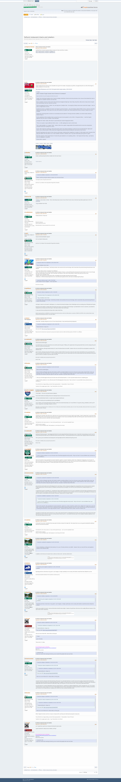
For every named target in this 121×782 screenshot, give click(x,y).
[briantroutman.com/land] (25, 487)
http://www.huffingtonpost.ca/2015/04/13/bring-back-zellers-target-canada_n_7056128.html (54, 89)
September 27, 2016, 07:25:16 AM (41, 340)
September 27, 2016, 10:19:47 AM (41, 364)
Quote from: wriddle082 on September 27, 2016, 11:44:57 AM (47, 495)
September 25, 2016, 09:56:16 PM (41, 197)
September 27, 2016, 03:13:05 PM (41, 593)
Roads (48, 143)
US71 (27, 171)
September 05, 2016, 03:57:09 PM (41, 83)
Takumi (27, 259)
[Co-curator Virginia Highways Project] (25, 556)
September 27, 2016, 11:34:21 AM (41, 413)
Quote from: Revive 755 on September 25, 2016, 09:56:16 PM (47, 262)
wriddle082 (28, 449)
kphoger (28, 618)
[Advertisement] (60, 27)
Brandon (28, 363)
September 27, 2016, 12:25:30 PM (41, 521)
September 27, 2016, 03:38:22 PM (41, 659)
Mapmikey (28, 538)
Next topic (94, 40)
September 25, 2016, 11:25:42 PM (41, 260)
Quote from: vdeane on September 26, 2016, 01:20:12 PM (47, 622)
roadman (28, 412)
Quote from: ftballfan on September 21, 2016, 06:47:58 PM (47, 174)
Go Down (25, 43)
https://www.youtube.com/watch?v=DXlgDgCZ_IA (45, 51)
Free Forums (28, 780)
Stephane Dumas (30, 47)
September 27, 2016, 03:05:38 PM (41, 564)
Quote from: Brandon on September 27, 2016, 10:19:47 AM (47, 452)
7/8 (26, 82)
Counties (37, 143)
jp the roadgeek (30, 390)
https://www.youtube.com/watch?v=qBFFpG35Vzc (45, 52)
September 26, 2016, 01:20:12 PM (41, 319)
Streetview (38, 201)
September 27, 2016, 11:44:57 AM (41, 450)
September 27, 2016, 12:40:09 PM (41, 539)
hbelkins (28, 563)
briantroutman (29, 473)
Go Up (25, 767)
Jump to (80, 772)
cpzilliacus (28, 288)
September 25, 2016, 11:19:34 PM (41, 234)
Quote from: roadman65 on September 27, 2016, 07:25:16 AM (48, 367)
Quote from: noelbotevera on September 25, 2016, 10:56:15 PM (48, 324)
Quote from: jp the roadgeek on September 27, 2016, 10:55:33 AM (48, 566)
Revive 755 (28, 196)
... (34, 43)
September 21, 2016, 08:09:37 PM (41, 172)
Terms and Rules (92, 779)
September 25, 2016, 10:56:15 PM (41, 213)
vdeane (27, 318)
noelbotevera (29, 212)
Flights (45, 143)
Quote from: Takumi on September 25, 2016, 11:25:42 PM (47, 292)
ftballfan (28, 152)
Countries (41, 143)
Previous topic (89, 40)
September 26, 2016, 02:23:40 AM (41, 289)
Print (96, 43)
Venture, (38, 199)
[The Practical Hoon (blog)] (25, 278)
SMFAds (24, 780)
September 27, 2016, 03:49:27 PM (41, 724)
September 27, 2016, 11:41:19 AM (41, 432)
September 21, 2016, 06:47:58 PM (41, 153)
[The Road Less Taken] (25, 191)
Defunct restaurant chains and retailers (43, 46)
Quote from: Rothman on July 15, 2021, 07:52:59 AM (46, 280)
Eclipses (51, 143)
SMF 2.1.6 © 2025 (25, 779)
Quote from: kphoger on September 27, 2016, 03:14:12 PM (47, 662)
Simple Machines (31, 779)
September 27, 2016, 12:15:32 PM (41, 474)
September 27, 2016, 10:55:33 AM (41, 391)
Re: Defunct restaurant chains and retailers (44, 82)
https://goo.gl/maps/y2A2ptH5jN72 (49, 329)
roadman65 (29, 339)
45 (35, 43)
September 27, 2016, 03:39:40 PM (41, 694)
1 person (37, 161)
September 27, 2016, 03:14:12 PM (41, 619)
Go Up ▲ (96, 779)
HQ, (37, 203)
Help (87, 779)
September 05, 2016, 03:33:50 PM (41, 48)
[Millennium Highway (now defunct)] (25, 587)
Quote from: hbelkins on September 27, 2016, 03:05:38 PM (47, 596)
